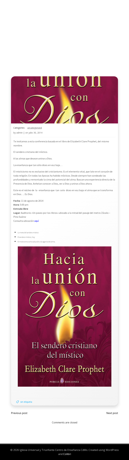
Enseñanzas (100, 14)
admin (19, 132)
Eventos (81, 14)
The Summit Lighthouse (52, 14)
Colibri (67, 454)
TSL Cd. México (20, 14)
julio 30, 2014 (35, 132)
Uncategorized (34, 127)
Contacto (40, 20)
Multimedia (18, 20)
